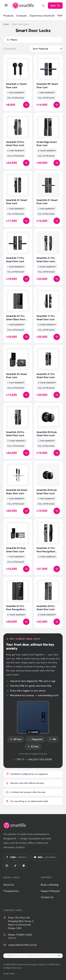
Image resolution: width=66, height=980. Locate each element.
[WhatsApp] (23, 865)
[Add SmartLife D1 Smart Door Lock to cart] (26, 221)
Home (6, 24)
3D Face (17, 739)
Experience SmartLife (42, 15)
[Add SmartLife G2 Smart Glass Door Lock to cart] (26, 511)
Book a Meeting (49, 884)
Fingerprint (37, 739)
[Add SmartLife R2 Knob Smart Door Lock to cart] (56, 453)
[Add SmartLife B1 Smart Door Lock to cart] (26, 395)
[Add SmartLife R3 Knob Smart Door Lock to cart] (56, 511)
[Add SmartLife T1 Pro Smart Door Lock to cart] (26, 279)
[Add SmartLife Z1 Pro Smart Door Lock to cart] (56, 395)
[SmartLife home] (24, 6)
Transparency (11, 891)
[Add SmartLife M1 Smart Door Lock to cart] (56, 105)
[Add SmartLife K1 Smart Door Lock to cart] (56, 221)
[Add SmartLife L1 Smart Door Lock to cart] (26, 105)
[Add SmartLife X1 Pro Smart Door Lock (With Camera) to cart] (56, 279)
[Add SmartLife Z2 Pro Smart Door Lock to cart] (26, 453)
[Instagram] (6, 865)
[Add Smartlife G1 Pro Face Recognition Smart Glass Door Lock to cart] (26, 622)
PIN (54, 739)
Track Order (9, 973)
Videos (61, 15)
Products (8, 15)
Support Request (50, 891)
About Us (8, 884)
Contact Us (47, 897)
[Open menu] (6, 6)
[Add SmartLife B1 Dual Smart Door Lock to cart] (26, 569)
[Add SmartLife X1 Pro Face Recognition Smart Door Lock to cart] (56, 569)
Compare (21, 15)
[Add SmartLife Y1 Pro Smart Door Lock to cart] (56, 337)
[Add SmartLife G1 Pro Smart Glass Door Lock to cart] (26, 337)
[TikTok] (15, 865)
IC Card (34, 746)
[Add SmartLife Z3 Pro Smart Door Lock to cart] (56, 622)
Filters (13, 39)
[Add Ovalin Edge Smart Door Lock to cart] (56, 163)
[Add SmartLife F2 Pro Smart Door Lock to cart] (26, 163)
